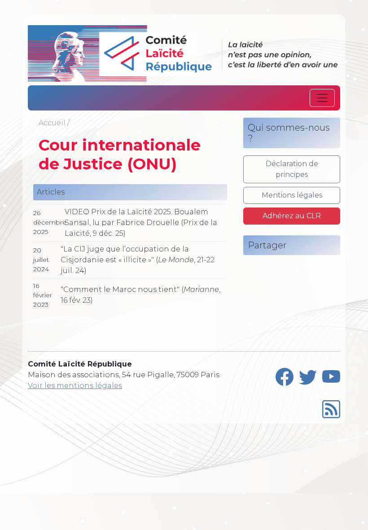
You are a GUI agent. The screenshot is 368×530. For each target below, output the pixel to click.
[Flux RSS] (331, 407)
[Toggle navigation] (322, 98)
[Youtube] (331, 375)
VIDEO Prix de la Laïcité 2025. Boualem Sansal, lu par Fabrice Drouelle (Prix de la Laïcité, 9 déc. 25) (141, 223)
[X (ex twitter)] (308, 375)
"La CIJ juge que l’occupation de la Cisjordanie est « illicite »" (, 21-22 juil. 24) (138, 260)
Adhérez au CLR (292, 216)
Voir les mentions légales (75, 385)
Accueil (52, 123)
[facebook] (285, 375)
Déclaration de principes (292, 169)
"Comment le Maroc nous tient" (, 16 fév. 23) (140, 295)
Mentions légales (292, 195)
